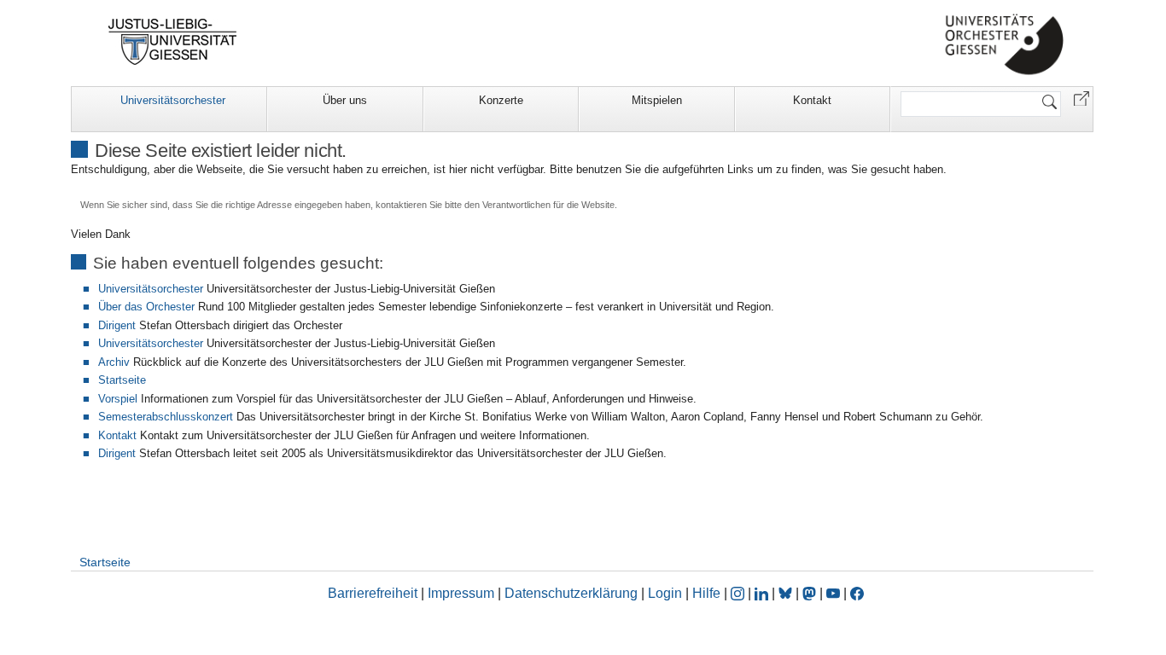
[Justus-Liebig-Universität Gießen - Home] (173, 41)
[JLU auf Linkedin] (763, 593)
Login (666, 593)
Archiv (114, 362)
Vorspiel (117, 398)
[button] (1081, 97)
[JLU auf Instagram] (739, 593)
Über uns (345, 100)
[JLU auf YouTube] (833, 593)
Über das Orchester (146, 306)
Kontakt (812, 100)
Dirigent (117, 325)
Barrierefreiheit (372, 593)
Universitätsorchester (172, 100)
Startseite (122, 380)
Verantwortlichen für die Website (548, 205)
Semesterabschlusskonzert (165, 416)
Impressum (461, 593)
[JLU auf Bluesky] (787, 593)
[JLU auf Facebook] (857, 593)
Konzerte (501, 100)
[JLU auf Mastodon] (810, 593)
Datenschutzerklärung (571, 593)
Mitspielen (657, 100)
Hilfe (706, 593)
